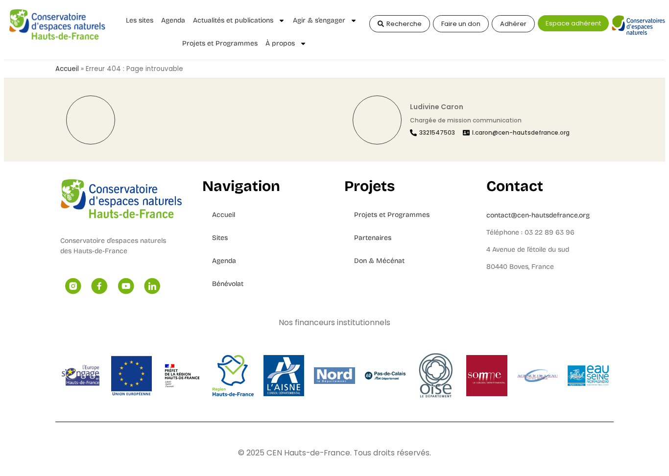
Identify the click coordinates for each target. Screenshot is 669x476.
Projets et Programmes (220, 43)
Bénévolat (227, 284)
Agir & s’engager (319, 20)
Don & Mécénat (379, 261)
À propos (280, 43)
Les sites (139, 20)
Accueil (67, 68)
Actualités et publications (233, 20)
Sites (220, 238)
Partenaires (372, 238)
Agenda (173, 20)
